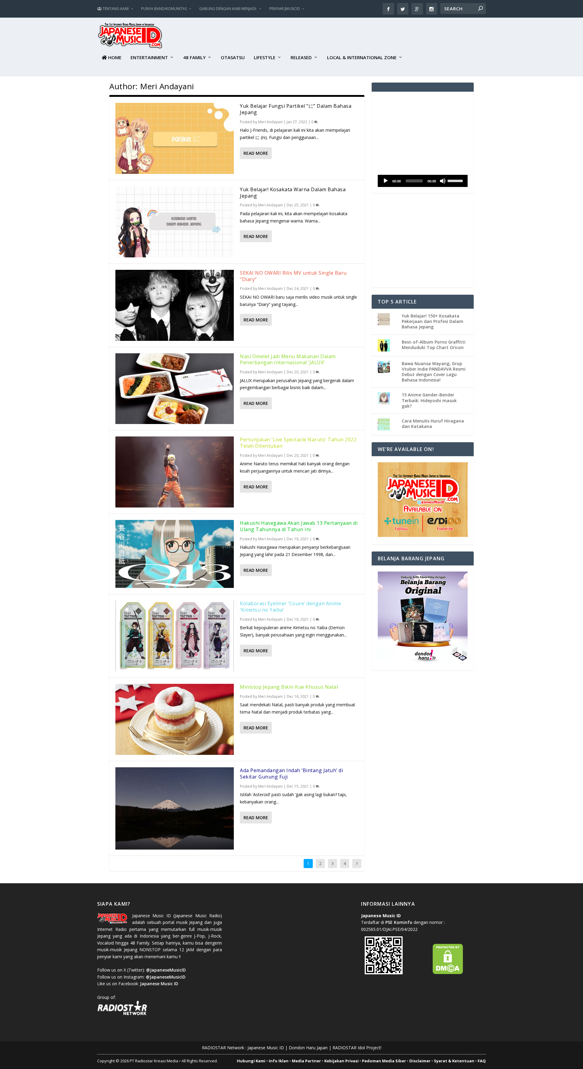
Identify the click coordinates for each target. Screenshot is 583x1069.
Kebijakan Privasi (341, 1061)
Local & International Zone (362, 57)
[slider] (456, 180)
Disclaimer (420, 1061)
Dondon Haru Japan (308, 1047)
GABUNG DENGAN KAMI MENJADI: (228, 8)
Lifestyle (264, 57)
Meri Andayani (270, 121)
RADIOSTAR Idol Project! (356, 1047)
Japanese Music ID (265, 1047)
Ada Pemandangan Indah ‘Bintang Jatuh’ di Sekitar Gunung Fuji (291, 773)
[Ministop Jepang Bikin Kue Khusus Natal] (174, 719)
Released (301, 57)
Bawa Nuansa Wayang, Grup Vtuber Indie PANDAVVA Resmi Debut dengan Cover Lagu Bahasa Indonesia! (433, 372)
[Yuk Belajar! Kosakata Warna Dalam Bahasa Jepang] (174, 221)
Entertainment (149, 57)
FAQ (482, 1061)
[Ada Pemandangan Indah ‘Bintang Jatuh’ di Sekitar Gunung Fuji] (174, 808)
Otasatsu (233, 57)
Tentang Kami (115, 8)
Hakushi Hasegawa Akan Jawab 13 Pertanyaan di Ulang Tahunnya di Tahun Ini (298, 526)
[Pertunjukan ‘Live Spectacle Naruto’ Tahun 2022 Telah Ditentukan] (174, 471)
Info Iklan (278, 1061)
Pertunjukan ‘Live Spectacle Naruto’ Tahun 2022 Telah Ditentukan (298, 442)
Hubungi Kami (251, 1061)
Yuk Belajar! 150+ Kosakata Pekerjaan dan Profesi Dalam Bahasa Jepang (432, 321)
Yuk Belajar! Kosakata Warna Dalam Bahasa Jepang (293, 192)
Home (114, 57)
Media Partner (306, 1061)
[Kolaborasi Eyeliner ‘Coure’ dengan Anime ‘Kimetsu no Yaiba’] (174, 635)
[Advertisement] (375, 36)
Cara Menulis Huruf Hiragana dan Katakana (433, 423)
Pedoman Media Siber (384, 1061)
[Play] (386, 181)
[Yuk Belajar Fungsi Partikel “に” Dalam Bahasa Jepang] (174, 138)
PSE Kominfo (398, 922)
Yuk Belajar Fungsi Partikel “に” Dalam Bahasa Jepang (295, 109)
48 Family (194, 57)
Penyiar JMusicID (284, 8)
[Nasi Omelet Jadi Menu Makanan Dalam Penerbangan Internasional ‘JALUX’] (174, 388)
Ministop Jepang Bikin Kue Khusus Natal (289, 687)
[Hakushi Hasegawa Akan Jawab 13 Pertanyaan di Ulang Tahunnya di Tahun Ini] (174, 554)
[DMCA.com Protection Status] (448, 973)
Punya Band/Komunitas (164, 8)
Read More (256, 153)
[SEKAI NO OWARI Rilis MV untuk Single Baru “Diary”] (174, 305)
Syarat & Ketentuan (454, 1061)
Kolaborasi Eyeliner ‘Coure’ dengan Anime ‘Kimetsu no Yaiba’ (290, 606)
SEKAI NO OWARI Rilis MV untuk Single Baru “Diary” (293, 276)
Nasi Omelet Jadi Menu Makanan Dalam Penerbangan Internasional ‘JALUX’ (288, 359)
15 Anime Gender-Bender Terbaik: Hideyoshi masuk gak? (429, 400)
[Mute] (443, 181)
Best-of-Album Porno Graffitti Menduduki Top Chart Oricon (433, 344)
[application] (423, 181)
